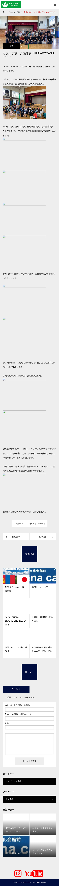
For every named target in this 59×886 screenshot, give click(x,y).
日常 (11, 46)
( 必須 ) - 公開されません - (18, 714)
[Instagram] (17, 873)
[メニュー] (54, 4)
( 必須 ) (17, 705)
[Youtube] (34, 873)
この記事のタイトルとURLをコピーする (29, 524)
